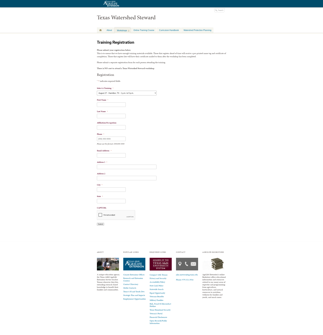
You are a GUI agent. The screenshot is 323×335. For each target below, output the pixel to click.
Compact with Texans (158, 274)
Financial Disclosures (158, 317)
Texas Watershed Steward (126, 17)
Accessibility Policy (157, 281)
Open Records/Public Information (158, 322)
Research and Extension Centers (133, 279)
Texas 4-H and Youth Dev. (134, 291)
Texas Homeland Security (160, 309)
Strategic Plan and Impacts (134, 295)
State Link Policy (156, 285)
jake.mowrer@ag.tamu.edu (187, 274)
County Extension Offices (133, 274)
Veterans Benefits (157, 296)
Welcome (100, 30)
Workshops (121, 30)
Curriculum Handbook (169, 30)
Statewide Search (157, 289)
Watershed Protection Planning (197, 30)
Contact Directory (130, 284)
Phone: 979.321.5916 (184, 279)
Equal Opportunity (157, 292)
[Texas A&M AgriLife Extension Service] (110, 4)
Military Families (156, 300)
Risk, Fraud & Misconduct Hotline (160, 305)
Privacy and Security (158, 278)
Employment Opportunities (134, 298)
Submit (100, 224)
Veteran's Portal (156, 313)
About (109, 30)
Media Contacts (129, 287)
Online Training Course (143, 30)
